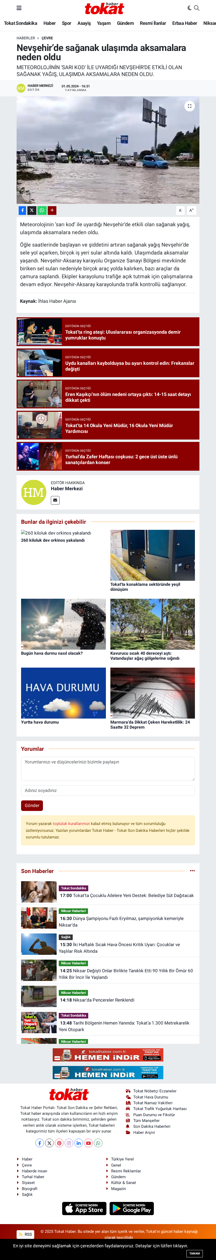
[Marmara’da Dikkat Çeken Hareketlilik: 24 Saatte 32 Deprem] (152, 692)
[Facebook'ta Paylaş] (22, 210)
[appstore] (85, 1208)
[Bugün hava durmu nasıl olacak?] (63, 623)
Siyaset (28, 1182)
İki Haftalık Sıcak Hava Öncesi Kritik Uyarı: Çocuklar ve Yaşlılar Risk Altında (119, 948)
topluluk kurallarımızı (72, 823)
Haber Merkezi (67, 488)
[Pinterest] (59, 1143)
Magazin (118, 1188)
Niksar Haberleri (73, 911)
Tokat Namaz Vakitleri (153, 1103)
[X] (49, 1143)
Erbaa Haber (184, 23)
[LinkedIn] (78, 1143)
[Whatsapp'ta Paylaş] (42, 210)
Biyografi (29, 1188)
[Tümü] (192, 871)
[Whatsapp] (98, 1143)
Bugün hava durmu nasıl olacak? (52, 653)
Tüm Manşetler (146, 1120)
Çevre (47, 38)
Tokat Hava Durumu (150, 1097)
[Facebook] (39, 1143)
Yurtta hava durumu (40, 722)
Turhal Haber (33, 1176)
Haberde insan (34, 1171)
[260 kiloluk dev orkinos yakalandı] (56, 533)
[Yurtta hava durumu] (63, 692)
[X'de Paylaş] (31, 210)
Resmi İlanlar (153, 23)
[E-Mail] (55, 500)
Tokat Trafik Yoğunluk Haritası (160, 1108)
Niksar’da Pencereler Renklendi (97, 1000)
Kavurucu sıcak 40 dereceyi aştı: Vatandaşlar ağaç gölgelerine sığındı (144, 656)
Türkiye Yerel (122, 1159)
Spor (66, 23)
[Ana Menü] (19, 8)
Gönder (32, 805)
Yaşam (104, 23)
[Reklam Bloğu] (108, 1054)
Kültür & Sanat (123, 1182)
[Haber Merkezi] (33, 492)
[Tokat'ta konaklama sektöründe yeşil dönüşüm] (152, 555)
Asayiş (84, 23)
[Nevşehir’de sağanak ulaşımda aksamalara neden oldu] (108, 150)
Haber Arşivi (144, 1132)
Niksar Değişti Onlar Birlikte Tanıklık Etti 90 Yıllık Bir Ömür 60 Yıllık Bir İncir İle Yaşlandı (126, 974)
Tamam (194, 1253)
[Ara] (196, 8)
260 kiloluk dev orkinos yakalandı (53, 540)
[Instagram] (69, 1143)
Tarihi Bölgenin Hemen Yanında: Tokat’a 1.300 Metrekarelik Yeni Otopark (124, 1026)
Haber (49, 23)
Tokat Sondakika (20, 23)
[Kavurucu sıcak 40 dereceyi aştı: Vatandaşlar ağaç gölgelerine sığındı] (152, 623)
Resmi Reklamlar (126, 1171)
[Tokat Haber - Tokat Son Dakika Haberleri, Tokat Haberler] (104, 7)
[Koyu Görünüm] (190, 8)
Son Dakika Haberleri (151, 1126)
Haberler (26, 38)
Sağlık (66, 937)
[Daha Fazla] (52, 210)
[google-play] (132, 1208)
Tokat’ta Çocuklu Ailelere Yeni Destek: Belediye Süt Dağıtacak (127, 895)
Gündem (125, 23)
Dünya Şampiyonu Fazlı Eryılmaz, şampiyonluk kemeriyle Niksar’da (121, 922)
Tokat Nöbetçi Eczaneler (154, 1091)
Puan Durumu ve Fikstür (154, 1114)
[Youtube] (88, 1143)
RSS (28, 1234)
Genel (116, 1165)
